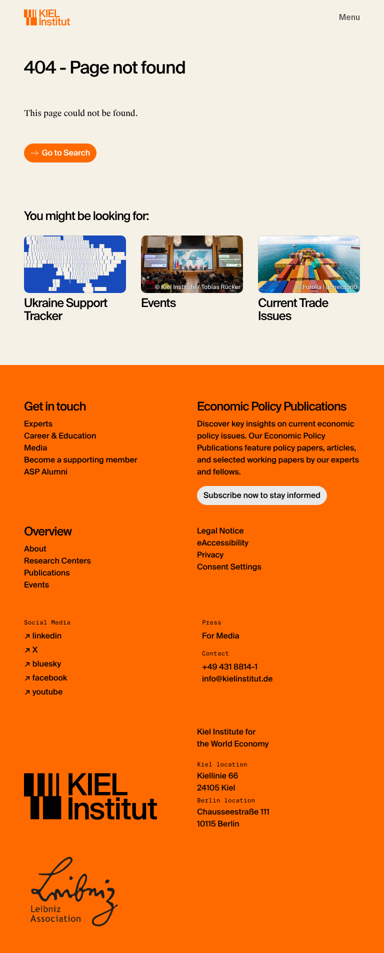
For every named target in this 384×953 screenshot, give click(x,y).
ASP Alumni (46, 471)
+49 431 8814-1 (230, 667)
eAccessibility (222, 543)
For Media (221, 635)
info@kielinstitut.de (237, 679)
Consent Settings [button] (229, 567)
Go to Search (66, 153)
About (35, 549)
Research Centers (57, 561)
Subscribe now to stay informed (262, 495)
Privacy (210, 555)
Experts (38, 423)
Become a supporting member (81, 459)
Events (36, 585)
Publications (47, 573)
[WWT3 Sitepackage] (61, 17)
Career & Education (60, 435)
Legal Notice (220, 531)
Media (35, 447)
